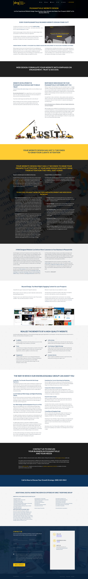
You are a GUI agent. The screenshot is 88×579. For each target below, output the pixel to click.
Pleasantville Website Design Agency (61, 508)
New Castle (18, 513)
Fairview (14, 515)
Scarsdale (14, 519)
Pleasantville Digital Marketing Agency (61, 499)
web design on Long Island (18, 272)
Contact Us (64, 2)
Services (46, 2)
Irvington (18, 516)
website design (36, 26)
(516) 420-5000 (59, 536)
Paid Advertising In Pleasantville (60, 502)
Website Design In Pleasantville (39, 508)
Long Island (27, 510)
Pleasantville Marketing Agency (39, 502)
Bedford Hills (28, 517)
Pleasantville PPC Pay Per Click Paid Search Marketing (64, 503)
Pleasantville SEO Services (39, 505)
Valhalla (24, 513)
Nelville (18, 519)
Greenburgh (22, 516)
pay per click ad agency (31, 228)
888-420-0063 (71, 2)
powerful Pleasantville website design (21, 89)
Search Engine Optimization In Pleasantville (62, 504)
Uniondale (14, 520)
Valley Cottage (24, 517)
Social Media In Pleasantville (60, 505)
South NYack (15, 516)
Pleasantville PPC (37, 503)
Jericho (25, 520)
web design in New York (35, 270)
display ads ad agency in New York (57, 264)
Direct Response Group (22, 576)
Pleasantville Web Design (17, 508)
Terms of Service (62, 576)
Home (41, 2)
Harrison (20, 517)
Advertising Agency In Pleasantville (40, 498)
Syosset (24, 519)
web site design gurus (21, 29)
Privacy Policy (23, 560)
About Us (52, 2)
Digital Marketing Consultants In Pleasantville (41, 499)
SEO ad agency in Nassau (60, 457)
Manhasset (18, 520)
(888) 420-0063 (25, 466)
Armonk (27, 513)
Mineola (31, 519)
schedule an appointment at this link (50, 466)
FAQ (58, 2)
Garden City (27, 519)
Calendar (58, 541)
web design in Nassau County (29, 272)
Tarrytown (17, 514)
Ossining (21, 513)
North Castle (21, 514)
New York (23, 510)
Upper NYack (18, 515)
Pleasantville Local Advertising (18, 502)
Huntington (21, 519)
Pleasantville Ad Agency (17, 498)
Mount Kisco (28, 514)
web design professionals (29, 273)
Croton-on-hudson (29, 515)
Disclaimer (72, 576)
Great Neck (22, 520)
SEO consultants (23, 269)
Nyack (26, 515)
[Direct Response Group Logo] (19, 2)
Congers (29, 516)
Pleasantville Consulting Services (61, 498)
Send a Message (19, 564)
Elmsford (24, 514)
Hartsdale (26, 516)
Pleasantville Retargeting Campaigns (40, 504)
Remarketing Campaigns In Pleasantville (20, 504)
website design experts (29, 186)
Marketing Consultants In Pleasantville (19, 499)
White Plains (22, 515)
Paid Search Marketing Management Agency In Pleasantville (23, 503)
